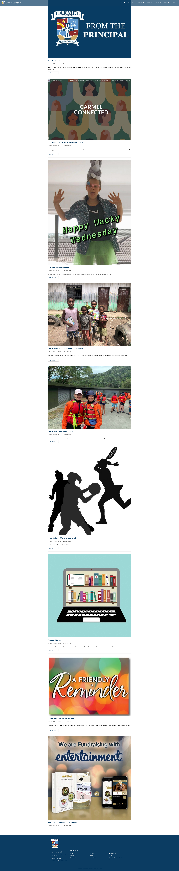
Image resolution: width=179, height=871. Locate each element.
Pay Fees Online (113, 853)
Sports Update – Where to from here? (62, 538)
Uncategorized (67, 541)
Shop (110, 855)
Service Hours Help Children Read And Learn (65, 348)
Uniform (92, 853)
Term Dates (93, 858)
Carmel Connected (75, 860)
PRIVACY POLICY (98, 868)
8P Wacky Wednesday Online (59, 267)
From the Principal (55, 60)
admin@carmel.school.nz (61, 860)
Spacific (91, 868)
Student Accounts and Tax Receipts (61, 718)
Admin (50, 64)
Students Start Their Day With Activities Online (66, 142)
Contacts (111, 860)
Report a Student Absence (116, 858)
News (71, 853)
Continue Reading (54, 72)
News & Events (67, 64)
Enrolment (73, 858)
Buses (91, 855)
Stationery (92, 860)
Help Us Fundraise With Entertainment (63, 822)
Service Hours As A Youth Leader (60, 431)
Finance (72, 855)
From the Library (54, 640)
